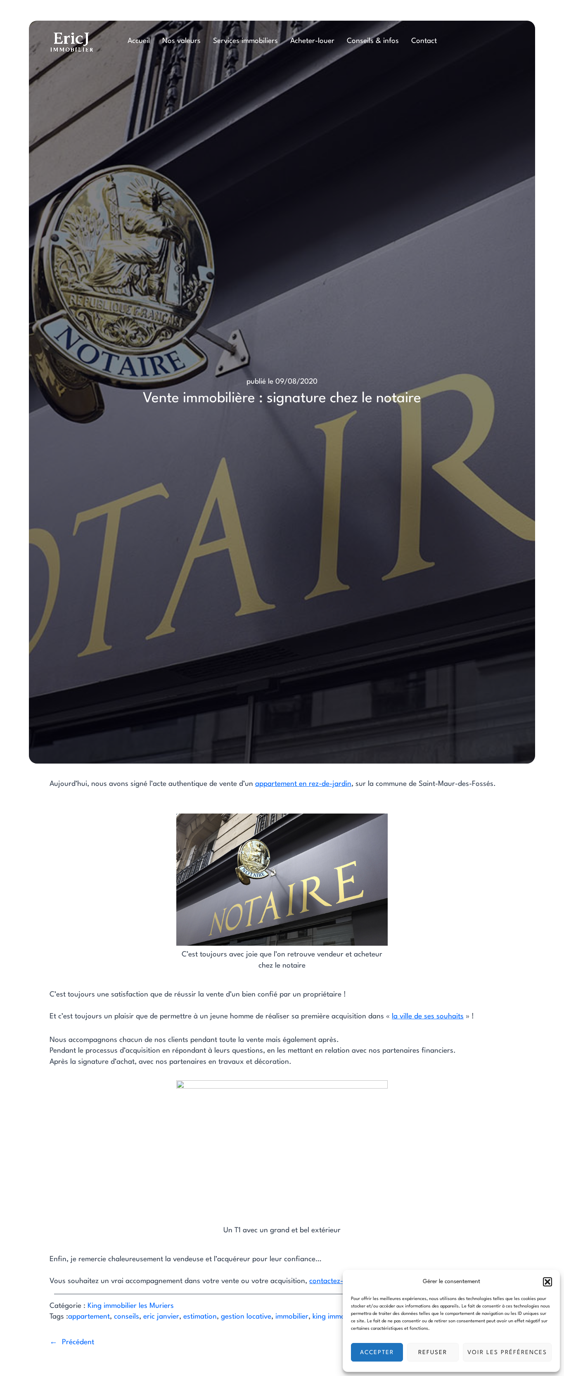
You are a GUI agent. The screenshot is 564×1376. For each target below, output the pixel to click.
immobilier (291, 1316)
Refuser (432, 1352)
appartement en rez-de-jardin (303, 784)
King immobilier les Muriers (131, 1306)
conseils (126, 1316)
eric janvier (161, 1316)
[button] (547, 1282)
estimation (200, 1316)
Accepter (377, 1352)
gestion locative (246, 1316)
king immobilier (337, 1316)
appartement (89, 1316)
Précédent (78, 1342)
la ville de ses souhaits (428, 1016)
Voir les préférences (507, 1352)
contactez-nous (334, 1281)
